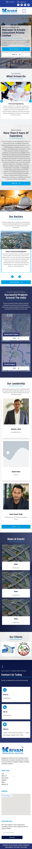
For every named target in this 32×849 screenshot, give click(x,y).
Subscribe (12, 837)
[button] (1, 101)
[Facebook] (18, 5)
